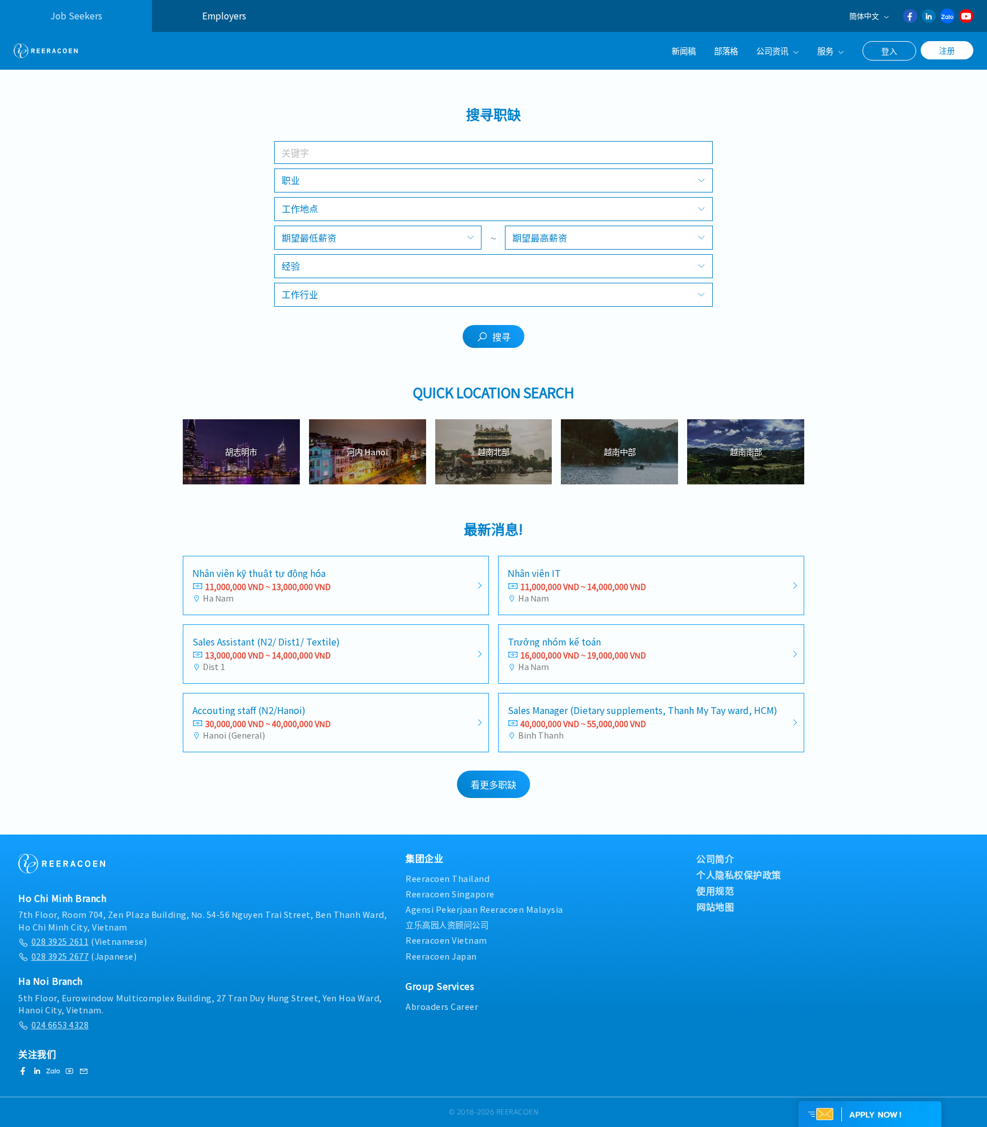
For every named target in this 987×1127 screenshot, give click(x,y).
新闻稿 (684, 51)
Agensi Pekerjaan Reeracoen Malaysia (484, 909)
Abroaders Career (442, 1006)
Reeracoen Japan (441, 956)
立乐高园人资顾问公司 (447, 925)
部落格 (726, 51)
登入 (889, 51)
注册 (947, 50)
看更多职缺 (493, 784)
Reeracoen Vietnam (446, 940)
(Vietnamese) (89, 941)
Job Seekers (76, 15)
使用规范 (715, 890)
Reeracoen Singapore (450, 894)
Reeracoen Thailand (448, 878)
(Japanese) (84, 956)
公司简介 (715, 858)
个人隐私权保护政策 (738, 874)
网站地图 (715, 906)
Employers (224, 15)
